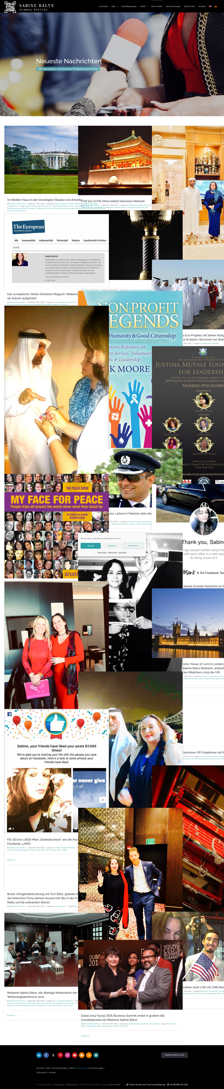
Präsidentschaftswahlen (212, 993)
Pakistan (132, 524)
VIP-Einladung (199, 759)
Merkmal (147, 205)
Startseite (40, 1068)
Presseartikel (70, 302)
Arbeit (71, 1068)
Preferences (133, 546)
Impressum (122, 552)
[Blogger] (82, 1055)
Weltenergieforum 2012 (27, 1005)
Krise (17, 1003)
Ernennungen (60, 302)
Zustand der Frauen (20, 211)
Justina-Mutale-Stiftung (188, 678)
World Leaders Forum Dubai (63, 1005)
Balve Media (114, 1084)
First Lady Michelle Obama (58, 206)
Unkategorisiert (13, 206)
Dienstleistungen (59, 1068)
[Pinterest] (60, 1055)
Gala (204, 756)
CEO (174, 1024)
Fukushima (11, 1003)
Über (48, 1068)
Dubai (83, 1026)
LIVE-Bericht (133, 205)
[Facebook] (46, 1055)
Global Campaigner (29, 208)
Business (168, 1024)
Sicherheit (144, 524)
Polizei (137, 524)
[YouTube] (75, 1055)
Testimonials (41, 1072)
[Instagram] (67, 1055)
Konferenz (206, 676)
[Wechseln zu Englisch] (210, 6)
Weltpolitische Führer (44, 1005)
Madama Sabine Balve (212, 678)
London (200, 678)
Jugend (104, 1026)
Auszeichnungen (135, 521)
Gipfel (99, 1026)
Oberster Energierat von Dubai (60, 1003)
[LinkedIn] (39, 1055)
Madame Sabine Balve (17, 204)
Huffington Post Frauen (45, 208)
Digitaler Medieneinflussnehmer (36, 206)
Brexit (75, 906)
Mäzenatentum (42, 1003)
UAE (192, 759)
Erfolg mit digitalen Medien (64, 204)
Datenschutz (102, 552)
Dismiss (112, 546)
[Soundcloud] (89, 1055)
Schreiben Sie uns (178, 1084)
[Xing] (96, 1055)
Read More (11, 1015)
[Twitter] (53, 1055)
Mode (215, 756)
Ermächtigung (91, 1026)
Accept (91, 546)
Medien (141, 205)
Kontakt (52, 1072)
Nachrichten (81, 1068)
